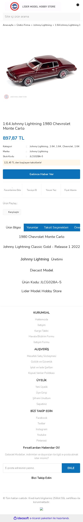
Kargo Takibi (41, 331)
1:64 (52, 146)
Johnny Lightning (39, 146)
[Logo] (33, 6)
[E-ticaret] (41, 518)
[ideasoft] (21, 518)
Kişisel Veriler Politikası (41, 373)
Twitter (41, 423)
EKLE (71, 468)
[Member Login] (68, 6)
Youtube (41, 435)
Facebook (41, 418)
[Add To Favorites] (12, 190)
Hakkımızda (41, 319)
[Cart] (76, 6)
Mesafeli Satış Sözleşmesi (41, 356)
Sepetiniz (41, 404)
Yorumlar (32, 227)
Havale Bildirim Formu (41, 336)
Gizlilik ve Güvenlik (41, 361)
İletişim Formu (41, 342)
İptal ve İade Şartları (41, 367)
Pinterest (41, 440)
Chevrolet (68, 146)
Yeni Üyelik (41, 387)
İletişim (42, 325)
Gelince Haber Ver (42, 174)
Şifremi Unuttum (42, 398)
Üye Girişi (41, 392)
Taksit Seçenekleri (56, 227)
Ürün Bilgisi (13, 227)
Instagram (41, 429)
